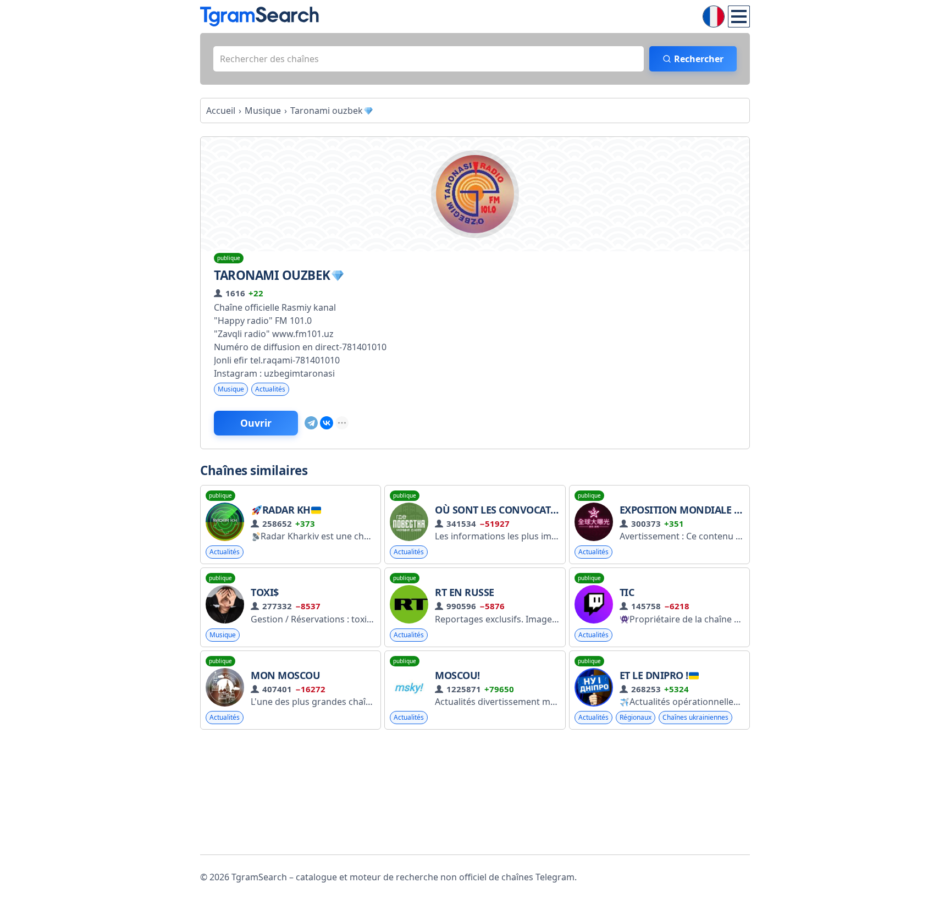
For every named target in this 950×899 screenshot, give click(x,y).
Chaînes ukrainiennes (695, 717)
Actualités (270, 389)
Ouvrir (256, 422)
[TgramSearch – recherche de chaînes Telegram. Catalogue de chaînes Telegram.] (259, 16)
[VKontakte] (326, 422)
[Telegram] (311, 422)
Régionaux (635, 717)
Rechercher (698, 59)
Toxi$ (265, 592)
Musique (231, 389)
